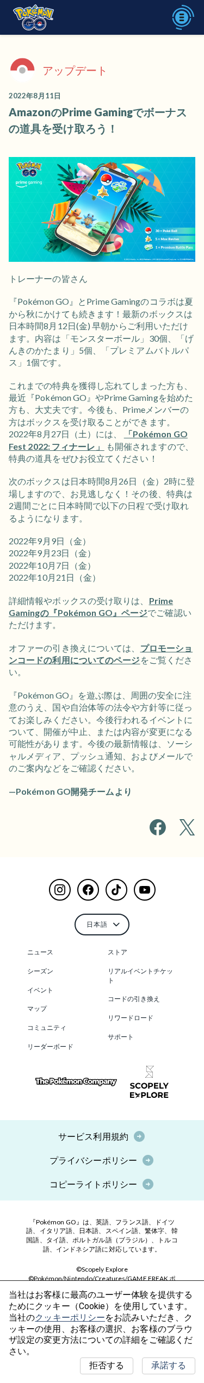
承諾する (168, 1365)
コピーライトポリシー (93, 1184)
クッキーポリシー (70, 1317)
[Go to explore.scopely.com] (149, 1082)
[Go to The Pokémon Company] (76, 1081)
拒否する (106, 1365)
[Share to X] (187, 827)
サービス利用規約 (93, 1136)
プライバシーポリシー (93, 1160)
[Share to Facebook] (158, 827)
